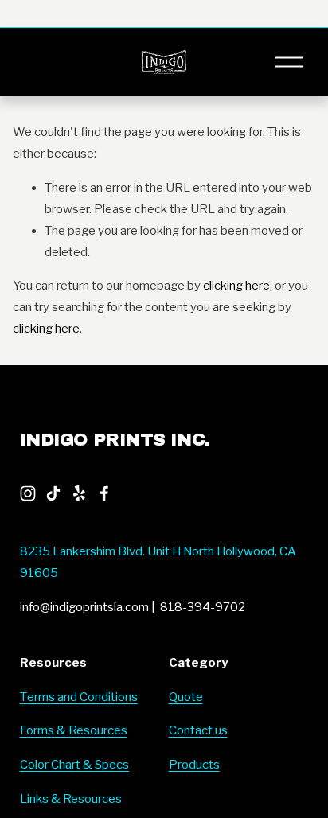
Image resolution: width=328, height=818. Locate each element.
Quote (186, 697)
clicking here (236, 286)
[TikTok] (53, 493)
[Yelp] (79, 493)
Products (194, 765)
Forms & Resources (73, 730)
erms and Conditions (82, 697)
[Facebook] (104, 493)
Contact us (198, 730)
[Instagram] (28, 493)
